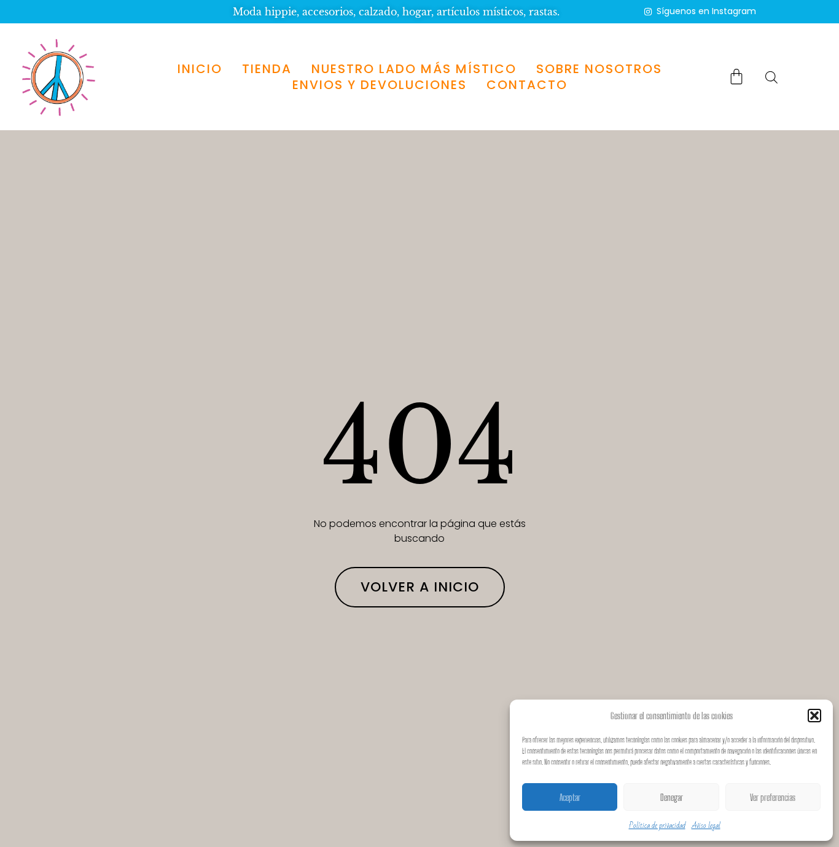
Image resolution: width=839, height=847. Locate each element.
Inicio (200, 69)
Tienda (267, 69)
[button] (814, 715)
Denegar (671, 797)
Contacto (527, 85)
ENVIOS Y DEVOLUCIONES (379, 85)
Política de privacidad (657, 825)
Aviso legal (706, 825)
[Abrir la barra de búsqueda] (771, 76)
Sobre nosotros (599, 69)
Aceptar (570, 797)
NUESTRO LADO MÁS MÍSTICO (414, 69)
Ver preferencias (772, 797)
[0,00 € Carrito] (736, 76)
